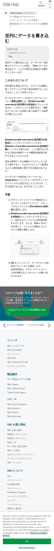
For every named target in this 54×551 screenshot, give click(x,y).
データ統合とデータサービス (21, 16)
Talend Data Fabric (16, 392)
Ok (27, 541)
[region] (27, 531)
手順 (10, 56)
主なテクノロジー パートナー (20, 454)
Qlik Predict (13, 412)
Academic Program (16, 492)
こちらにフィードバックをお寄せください (26, 311)
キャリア (11, 500)
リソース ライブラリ (16, 366)
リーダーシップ (14, 480)
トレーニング (13, 354)
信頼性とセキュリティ (17, 434)
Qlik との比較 (13, 450)
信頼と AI (11, 442)
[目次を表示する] (6, 13)
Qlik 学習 (11, 358)
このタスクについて (17, 52)
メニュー (50, 5)
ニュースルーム (14, 504)
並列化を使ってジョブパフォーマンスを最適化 (28, 24)
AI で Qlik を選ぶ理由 (17, 446)
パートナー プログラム (17, 496)
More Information (27, 547)
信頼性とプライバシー (17, 438)
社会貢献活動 (13, 484)
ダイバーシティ (14, 488)
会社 (9, 476)
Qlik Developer (14, 350)
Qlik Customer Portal (17, 362)
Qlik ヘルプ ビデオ (15, 346)
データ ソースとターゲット (19, 458)
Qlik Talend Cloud (16, 388)
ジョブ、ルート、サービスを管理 (23, 20)
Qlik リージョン (14, 462)
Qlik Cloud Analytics (17, 404)
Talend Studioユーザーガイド (22, 13)
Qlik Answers (13, 408)
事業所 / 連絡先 (14, 508)
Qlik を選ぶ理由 (14, 430)
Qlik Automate (14, 416)
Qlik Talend (12, 384)
